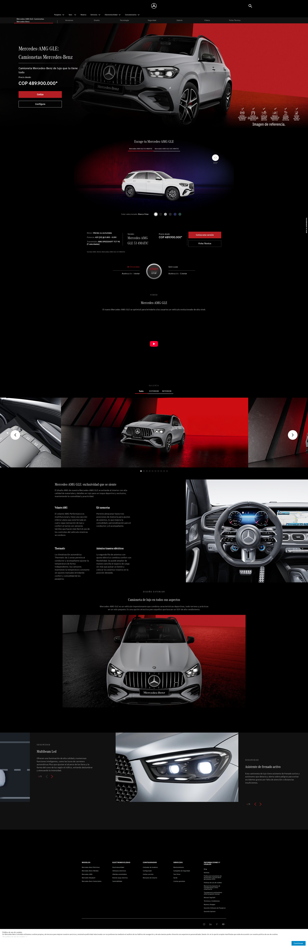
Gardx (175, 878)
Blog (205, 869)
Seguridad (152, 20)
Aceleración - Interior (131, 274)
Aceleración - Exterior (177, 274)
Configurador (147, 871)
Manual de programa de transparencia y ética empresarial (212, 887)
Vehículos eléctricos (119, 871)
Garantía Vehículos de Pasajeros (215, 908)
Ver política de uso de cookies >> (14, 937)
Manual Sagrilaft (209, 897)
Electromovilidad (118, 867)
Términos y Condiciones (212, 901)
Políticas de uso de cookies (213, 882)
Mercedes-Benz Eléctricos (91, 867)
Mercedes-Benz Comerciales (91, 881)
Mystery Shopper (209, 904)
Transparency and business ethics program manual (213, 893)
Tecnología (124, 20)
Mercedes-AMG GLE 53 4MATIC (140, 149)
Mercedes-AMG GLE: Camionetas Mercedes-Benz (30, 20)
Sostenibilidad (117, 881)
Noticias (206, 872)
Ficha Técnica (234, 20)
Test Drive (176, 874)
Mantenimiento (178, 867)
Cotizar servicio (148, 874)
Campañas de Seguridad (181, 871)
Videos (207, 20)
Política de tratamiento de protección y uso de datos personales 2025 (213, 877)
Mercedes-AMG (87, 874)
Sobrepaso (173, 267)
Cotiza (40, 94)
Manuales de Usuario (150, 878)
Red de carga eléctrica (120, 878)
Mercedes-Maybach (88, 878)
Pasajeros (57, 15)
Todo (141, 391)
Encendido (135, 267)
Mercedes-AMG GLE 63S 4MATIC (167, 149)
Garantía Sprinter (210, 911)
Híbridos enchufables (119, 874)
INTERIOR (166, 391)
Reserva (83, 15)
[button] (15, 435)
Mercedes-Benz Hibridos (90, 871)
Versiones (69, 20)
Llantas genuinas (179, 881)
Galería (179, 20)
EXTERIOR (154, 391)
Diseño (97, 20)
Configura (40, 104)
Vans (70, 15)
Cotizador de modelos (150, 867)
